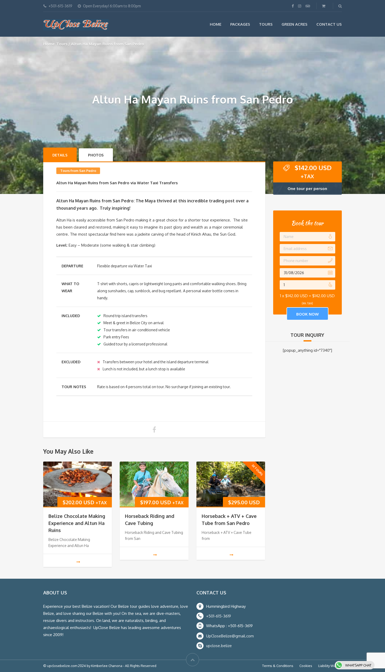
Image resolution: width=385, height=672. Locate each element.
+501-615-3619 (218, 616)
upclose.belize (219, 645)
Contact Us (329, 24)
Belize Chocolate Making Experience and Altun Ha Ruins (76, 523)
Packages (240, 24)
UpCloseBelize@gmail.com (230, 635)
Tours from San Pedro (78, 171)
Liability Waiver (330, 666)
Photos (96, 155)
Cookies (305, 666)
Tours (266, 24)
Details (60, 155)
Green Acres (294, 24)
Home (215, 24)
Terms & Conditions (277, 666)
